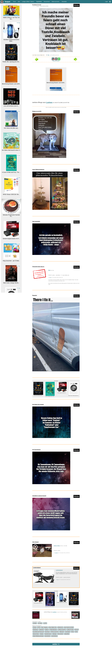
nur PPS (45, 623)
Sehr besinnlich (36, 221)
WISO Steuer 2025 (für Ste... (11, 178)
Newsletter (64, 1)
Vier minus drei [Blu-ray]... (11, 112)
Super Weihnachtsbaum (38, 169)
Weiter (76, 5)
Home (14, 1)
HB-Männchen (60, 627)
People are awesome (54, 631)
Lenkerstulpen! (37, 567)
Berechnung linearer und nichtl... (11, 67)
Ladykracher (41, 629)
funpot (7, 2)
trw (57, 579)
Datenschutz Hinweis (56, 60)
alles (19, 1)
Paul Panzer (47, 631)
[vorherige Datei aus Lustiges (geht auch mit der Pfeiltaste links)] (36, 60)
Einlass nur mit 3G (36, 111)
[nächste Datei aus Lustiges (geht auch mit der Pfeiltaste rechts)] (75, 60)
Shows (72, 631)
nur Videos (40, 623)
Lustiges (24, 1)
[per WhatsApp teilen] (59, 59)
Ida (48, 55)
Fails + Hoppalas (44, 627)
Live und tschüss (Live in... (11, 90)
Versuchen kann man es (38, 266)
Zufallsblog (35, 612)
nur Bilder (34, 623)
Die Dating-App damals (38, 404)
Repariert (34, 295)
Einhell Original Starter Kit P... (11, 222)
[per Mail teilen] (56, 59)
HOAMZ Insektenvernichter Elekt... (11, 24)
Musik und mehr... (56, 1)
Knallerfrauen (35, 629)
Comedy (34, 627)
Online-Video (57, 545)
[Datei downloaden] (56, 136)
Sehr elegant (35, 542)
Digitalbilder (39, 1)
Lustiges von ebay (70, 629)
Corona (38, 627)
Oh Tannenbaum (36, 449)
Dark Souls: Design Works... (11, 266)
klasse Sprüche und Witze (68, 627)
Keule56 (56, 552)
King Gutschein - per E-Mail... (11, 244)
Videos (32, 1)
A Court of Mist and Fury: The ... (11, 156)
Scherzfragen (67, 631)
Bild (49, 270)
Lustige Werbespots (53, 629)
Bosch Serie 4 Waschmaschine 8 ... (11, 289)
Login (106, 1)
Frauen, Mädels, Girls (52, 627)
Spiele (76, 631)
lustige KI (46, 629)
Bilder (28, 1)
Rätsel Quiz (62, 631)
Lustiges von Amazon (66, 577)
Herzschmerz (47, 1)
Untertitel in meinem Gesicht (39, 495)
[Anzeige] (11, 21)
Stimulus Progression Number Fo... (11, 199)
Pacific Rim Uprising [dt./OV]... (11, 45)
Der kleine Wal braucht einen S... (11, 134)
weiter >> (56, 644)
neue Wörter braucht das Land (38, 631)
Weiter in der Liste (75, 612)
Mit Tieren (76, 629)
